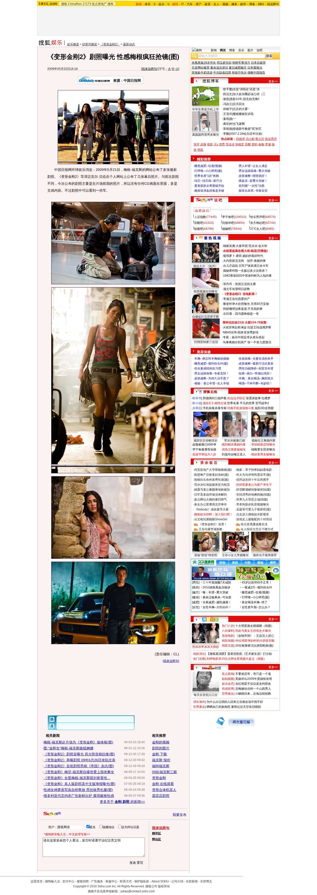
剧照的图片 (160, 748)
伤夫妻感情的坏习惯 (207, 368)
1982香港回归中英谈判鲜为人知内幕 (247, 275)
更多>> (273, 81)
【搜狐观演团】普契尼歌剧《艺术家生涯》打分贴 (239, 654)
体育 (148, 4)
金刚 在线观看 (163, 784)
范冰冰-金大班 (257, 246)
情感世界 (228, 688)
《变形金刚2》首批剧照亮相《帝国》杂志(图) (79, 766)
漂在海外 (199, 702)
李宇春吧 (228, 217)
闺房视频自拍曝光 (205, 291)
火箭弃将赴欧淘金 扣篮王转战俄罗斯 (247, 327)
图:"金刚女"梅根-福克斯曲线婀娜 (68, 748)
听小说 (196, 403)
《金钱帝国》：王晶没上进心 (254, 635)
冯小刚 (250, 139)
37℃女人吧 (257, 229)
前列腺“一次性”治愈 (251, 185)
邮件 (243, 4)
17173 (86, 4)
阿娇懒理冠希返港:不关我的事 (243, 309)
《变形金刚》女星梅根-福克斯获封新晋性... (77, 778)
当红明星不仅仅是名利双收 (253, 683)
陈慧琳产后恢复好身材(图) (211, 474)
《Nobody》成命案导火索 (211, 509)
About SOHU (160, 881)
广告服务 (97, 881)
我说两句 (273, 4)
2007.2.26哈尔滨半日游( (246, 133)
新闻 (214, 50)
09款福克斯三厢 (164, 772)
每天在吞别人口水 (205, 695)
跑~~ (233, 119)
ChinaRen (75, 4)
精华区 (156, 833)
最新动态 (129, 44)
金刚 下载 (159, 754)
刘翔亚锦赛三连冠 (206, 342)
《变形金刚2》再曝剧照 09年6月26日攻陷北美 (79, 760)
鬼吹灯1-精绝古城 (214, 403)
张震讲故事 (253, 398)
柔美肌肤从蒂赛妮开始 (209, 185)
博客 (252, 4)
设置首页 (37, 881)
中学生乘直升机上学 (205, 109)
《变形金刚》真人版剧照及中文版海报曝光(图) (79, 784)
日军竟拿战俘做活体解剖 (210, 494)
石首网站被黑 (201, 67)
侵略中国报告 (256, 72)
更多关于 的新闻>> (122, 802)
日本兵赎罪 (258, 62)
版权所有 (164, 886)
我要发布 (179, 815)
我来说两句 (149, 69)
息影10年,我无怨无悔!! (244, 99)
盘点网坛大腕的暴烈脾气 (210, 499)
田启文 (227, 94)
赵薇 (203, 144)
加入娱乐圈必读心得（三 (249, 94)
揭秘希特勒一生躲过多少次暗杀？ (245, 270)
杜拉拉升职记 (236, 398)
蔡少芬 (259, 139)
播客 (234, 4)
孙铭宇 (227, 109)
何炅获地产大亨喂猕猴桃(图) (213, 470)
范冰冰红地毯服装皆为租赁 (212, 484)
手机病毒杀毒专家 (215, 408)
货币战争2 (262, 403)
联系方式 (126, 881)
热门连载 (199, 658)
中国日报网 (132, 80)
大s (216, 144)
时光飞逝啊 (237, 124)
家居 (208, 4)
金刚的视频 (160, 742)
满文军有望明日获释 (236, 289)
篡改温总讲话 (219, 67)
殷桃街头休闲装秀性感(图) (211, 479)
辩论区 (156, 839)
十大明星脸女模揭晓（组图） (254, 626)
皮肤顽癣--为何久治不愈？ (211, 378)
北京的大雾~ (241, 109)
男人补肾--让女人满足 (253, 166)
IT (182, 4)
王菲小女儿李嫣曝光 (235, 555)
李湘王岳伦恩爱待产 (236, 299)
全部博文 (206, 881)
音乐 (241, 50)
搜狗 (110, 4)
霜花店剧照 (160, 796)
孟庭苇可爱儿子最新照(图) (253, 509)
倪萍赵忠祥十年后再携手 (252, 479)
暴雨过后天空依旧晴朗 (246, 707)
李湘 (268, 144)
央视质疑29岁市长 (204, 62)
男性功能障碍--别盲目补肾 (256, 368)
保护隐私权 (141, 881)
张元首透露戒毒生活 (254, 524)
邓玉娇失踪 (224, 62)
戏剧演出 (199, 654)
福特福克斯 (160, 766)
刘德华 (240, 139)
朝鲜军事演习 (241, 62)
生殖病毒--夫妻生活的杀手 (256, 358)
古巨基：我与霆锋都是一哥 (241, 314)
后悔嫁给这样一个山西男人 (253, 688)
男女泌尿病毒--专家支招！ (211, 373)
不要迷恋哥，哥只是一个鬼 (253, 674)
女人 (216, 4)
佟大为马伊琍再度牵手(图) (253, 474)
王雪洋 (227, 114)
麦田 (239, 256)
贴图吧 (198, 229)
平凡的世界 (247, 403)
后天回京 (239, 104)
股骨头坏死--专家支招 (253, 190)
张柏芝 (239, 144)
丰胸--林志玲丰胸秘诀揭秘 (211, 358)
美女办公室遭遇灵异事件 (210, 504)
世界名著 (233, 403)
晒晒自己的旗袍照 (218, 707)
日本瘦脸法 (254, 67)
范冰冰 (230, 144)
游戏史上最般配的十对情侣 (254, 519)
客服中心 (111, 881)
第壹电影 (228, 635)
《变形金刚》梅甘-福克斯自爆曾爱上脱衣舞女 (79, 772)
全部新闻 (192, 881)
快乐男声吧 (257, 217)
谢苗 (226, 99)
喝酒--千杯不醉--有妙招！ (255, 383)
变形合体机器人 (164, 790)
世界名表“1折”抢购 (206, 176)
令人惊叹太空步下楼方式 (257, 529)
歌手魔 (227, 89)
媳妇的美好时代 (252, 256)
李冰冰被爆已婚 (234, 440)
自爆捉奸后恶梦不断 (205, 316)
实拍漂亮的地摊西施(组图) (253, 494)
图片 (250, 50)
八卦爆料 (228, 630)
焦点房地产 (99, 4)
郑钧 (255, 144)
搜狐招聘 (83, 881)
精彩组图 (228, 640)
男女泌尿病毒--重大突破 (254, 171)
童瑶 (226, 119)
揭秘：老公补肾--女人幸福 (211, 383)
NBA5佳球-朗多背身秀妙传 (241, 332)
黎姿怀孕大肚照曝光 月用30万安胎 (246, 304)
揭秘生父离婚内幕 (263, 440)
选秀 (222, 144)
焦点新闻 (228, 674)
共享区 (196, 408)
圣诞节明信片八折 (204, 454)
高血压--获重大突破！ (253, 181)
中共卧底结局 (222, 72)
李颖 (226, 133)
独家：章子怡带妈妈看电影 (254, 470)
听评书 (196, 398)
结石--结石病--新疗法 (208, 181)
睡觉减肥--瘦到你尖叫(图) (211, 363)
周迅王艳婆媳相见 (234, 449)
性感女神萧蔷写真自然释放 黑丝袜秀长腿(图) (78, 790)
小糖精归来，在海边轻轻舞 (253, 693)
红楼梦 (266, 398)
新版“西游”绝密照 (205, 555)
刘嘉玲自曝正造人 (234, 454)
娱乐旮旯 (228, 683)
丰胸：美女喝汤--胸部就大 (256, 378)
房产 (199, 4)
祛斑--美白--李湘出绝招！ (255, 373)
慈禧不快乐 (239, 72)
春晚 (261, 144)
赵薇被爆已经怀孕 (204, 444)
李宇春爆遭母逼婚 (204, 449)
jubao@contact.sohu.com (138, 891)
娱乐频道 (73, 44)
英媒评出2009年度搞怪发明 (253, 679)
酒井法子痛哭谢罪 (265, 555)
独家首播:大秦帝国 (235, 246)
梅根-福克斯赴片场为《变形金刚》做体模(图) (78, 742)
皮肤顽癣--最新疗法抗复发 (256, 363)
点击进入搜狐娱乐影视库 (252, 514)
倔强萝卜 (229, 256)
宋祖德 (227, 129)
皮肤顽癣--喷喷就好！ (253, 176)
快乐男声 (271, 139)
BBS (261, 4)
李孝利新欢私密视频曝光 (252, 504)
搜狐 (64, 4)
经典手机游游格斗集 (240, 408)
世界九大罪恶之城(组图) (252, 499)
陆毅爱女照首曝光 (263, 449)
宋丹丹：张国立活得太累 (239, 284)
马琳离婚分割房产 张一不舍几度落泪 (247, 342)
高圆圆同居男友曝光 (205, 134)
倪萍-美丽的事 (256, 261)
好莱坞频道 (89, 44)
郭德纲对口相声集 (215, 398)
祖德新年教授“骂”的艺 (247, 129)
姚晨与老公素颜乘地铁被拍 (212, 489)
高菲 (226, 124)
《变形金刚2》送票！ (213, 524)
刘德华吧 (228, 223)
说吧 (260, 50)
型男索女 (228, 693)
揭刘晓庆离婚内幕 (234, 444)
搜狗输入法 (52, 881)
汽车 (190, 4)
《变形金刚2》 (110, 44)
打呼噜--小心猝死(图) (208, 171)
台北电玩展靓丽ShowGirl (210, 519)
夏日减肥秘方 (238, 67)
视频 (225, 4)
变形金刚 (159, 778)
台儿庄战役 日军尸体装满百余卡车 (245, 265)
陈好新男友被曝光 (263, 454)
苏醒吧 (198, 223)
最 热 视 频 (212, 238)
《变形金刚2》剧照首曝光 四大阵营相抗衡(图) (79, 754)
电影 (210, 144)
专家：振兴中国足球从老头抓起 (243, 337)
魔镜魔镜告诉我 (243, 114)
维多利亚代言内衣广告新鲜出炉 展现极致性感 (79, 796)
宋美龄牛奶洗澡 (202, 72)
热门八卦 (228, 626)
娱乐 (161, 4)
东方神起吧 (257, 223)
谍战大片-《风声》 (205, 266)
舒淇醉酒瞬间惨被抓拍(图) (253, 489)
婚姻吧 (226, 229)
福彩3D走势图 (264, 408)
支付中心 (68, 881)
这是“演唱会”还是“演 (246, 89)
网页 (223, 50)
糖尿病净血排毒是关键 (209, 190)
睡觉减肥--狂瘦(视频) (208, 166)
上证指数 (200, 217)
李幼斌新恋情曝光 (263, 444)
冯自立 (227, 104)
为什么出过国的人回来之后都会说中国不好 (235, 702)
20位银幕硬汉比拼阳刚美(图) (254, 645)
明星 (200, 150)
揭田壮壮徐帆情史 (205, 440)
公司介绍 (177, 881)
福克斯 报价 (161, 760)
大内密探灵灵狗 (233, 261)
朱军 (197, 144)
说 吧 (218, 200)
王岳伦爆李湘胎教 (210, 529)
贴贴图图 (228, 679)
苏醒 (248, 144)
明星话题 (228, 645)
